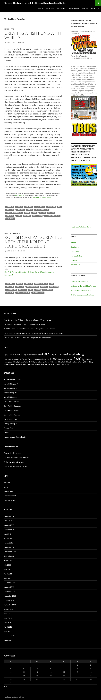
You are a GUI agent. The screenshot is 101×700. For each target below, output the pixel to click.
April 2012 (8, 538)
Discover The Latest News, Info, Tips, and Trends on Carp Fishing (35, 3)
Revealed (10, 293)
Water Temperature (52, 216)
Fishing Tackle (70, 362)
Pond (27, 213)
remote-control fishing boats (14, 437)
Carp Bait (54, 354)
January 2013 (9, 525)
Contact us (50, 9)
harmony (20, 210)
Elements (28, 207)
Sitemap (85, 9)
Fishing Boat (8, 362)
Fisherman (60, 359)
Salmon (53, 364)
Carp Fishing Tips (24, 359)
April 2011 (8, 574)
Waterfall (10, 218)
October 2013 (9, 521)
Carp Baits (63, 355)
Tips (62, 364)
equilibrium (40, 207)
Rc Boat (42, 364)
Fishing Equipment (18, 362)
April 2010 (8, 627)
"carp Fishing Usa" (10, 397)
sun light (10, 216)
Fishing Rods (61, 362)
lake (24, 364)
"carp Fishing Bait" (11, 384)
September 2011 (10, 556)
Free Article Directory (79, 281)
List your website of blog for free (83, 286)
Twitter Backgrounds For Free (82, 295)
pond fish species (19, 195)
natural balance (42, 210)
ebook (47, 359)
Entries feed (8, 491)
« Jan (6, 686)
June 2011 (8, 569)
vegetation (37, 216)
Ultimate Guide (38, 293)
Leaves (29, 210)
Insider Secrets (32, 287)
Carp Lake (35, 359)
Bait (17, 354)
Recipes (47, 364)
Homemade (8, 364)
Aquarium (11, 354)
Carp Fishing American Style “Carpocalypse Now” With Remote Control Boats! (34, 333)
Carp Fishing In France (10, 359)
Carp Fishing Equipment (13, 406)
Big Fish (26, 354)
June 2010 (8, 618)
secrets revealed (23, 293)
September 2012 (10, 529)
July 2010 (7, 614)
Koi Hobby (54, 287)
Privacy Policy (73, 9)
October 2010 (9, 600)
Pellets (37, 364)
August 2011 (8, 560)
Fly (83, 362)
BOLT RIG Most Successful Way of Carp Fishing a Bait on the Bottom (30, 329)
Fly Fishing (88, 362)
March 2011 (8, 578)
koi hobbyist (11, 290)
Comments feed (10, 496)
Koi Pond (22, 290)
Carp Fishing (75, 354)
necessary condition (14, 213)
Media (6, 432)
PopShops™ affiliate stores (81, 227)
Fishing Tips (9, 29)
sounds (51, 213)
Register (7, 482)
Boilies (39, 355)
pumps (42, 213)
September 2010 (10, 605)
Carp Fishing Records (12, 415)
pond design (47, 290)
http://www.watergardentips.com (42, 197)
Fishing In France (44, 362)
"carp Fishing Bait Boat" (13, 379)
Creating (10, 207)
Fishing (78, 358)
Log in (6, 487)
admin (21, 42)
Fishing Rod (53, 362)
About (40, 9)
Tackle (58, 364)
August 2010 (8, 609)
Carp (45, 354)
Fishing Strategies (10, 424)
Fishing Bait (88, 359)
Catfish (42, 359)
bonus (19, 284)
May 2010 (7, 622)
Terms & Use (95, 9)
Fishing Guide (35, 362)
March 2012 (8, 543)
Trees (19, 216)
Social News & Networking (81, 290)
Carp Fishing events (11, 410)
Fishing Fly (27, 362)
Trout (66, 364)
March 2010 (8, 631)
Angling (6, 354)
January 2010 (9, 640)
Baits (21, 354)
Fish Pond (10, 210)
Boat (31, 355)
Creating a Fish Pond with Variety (32, 35)
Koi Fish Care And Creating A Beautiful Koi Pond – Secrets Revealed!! (33, 242)
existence (51, 207)
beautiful (10, 284)
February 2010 (9, 636)
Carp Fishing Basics (12, 233)
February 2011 (9, 583)
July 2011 (7, 565)
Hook (14, 364)
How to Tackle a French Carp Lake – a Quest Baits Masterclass (27, 338)
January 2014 (9, 516)
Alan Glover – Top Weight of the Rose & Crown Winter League (27, 320)
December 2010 (10, 591)
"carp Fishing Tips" (11, 388)
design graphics (41, 284)
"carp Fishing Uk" (10, 393)
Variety (27, 216)
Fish (59, 207)
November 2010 (10, 596)
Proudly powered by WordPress (14, 697)
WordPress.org (9, 500)
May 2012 (7, 534)
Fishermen (69, 359)
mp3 (30, 290)
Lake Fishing (30, 364)
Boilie (35, 354)
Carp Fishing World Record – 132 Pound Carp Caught (24, 324)
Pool (35, 213)
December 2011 (10, 552)
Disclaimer (61, 9)
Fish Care (10, 287)
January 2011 (9, 587)
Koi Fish (44, 287)
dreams (19, 207)
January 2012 (9, 547)
